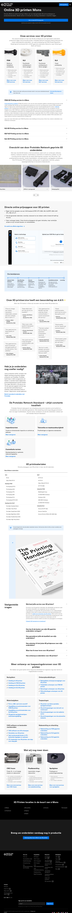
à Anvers (45, 808)
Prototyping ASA (10, 489)
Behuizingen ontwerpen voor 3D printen (52, 689)
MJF (38, 49)
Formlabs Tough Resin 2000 (13, 511)
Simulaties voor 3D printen (16, 733)
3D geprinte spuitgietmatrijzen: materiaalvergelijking (17, 715)
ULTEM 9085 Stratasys (44, 494)
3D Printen (36, 856)
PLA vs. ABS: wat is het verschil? (18, 704)
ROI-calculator (48, 881)
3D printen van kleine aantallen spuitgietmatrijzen (49, 704)
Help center (6, 890)
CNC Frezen (36, 859)
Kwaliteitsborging (27, 861)
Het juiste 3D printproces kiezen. (55, 92)
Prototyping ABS (10, 494)
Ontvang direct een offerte (8, 893)
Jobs (56, 856)
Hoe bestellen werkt (27, 859)
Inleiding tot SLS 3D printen (16, 687)
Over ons (25, 856)
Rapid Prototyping (38, 874)
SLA (54, 49)
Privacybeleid (58, 864)
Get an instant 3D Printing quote (36, 20)
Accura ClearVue (42, 511)
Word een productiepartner (59, 861)
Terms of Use (32, 906)
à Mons (7, 808)
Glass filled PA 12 (10, 480)
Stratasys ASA (41, 497)
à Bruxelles (27, 808)
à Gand (26, 813)
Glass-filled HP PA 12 (43, 483)
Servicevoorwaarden (60, 866)
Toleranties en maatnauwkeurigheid (45, 416)
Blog (56, 869)
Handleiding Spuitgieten (47, 871)
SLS (22, 49)
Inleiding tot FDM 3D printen (16, 683)
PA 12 (7, 477)
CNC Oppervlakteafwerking (39, 865)
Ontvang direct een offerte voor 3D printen (36, 838)
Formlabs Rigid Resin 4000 (13, 514)
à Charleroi (8, 810)
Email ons (6, 888)
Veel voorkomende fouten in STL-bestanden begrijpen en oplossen (18, 736)
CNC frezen (7, 754)
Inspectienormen (8, 416)
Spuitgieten (50, 754)
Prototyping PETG (10, 486)
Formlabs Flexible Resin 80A (13, 516)
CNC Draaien (37, 863)
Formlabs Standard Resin (12, 506)
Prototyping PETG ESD (12, 500)
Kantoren (6, 886)
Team (56, 859)
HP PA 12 (40, 477)
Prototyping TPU (10, 492)
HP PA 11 (40, 480)
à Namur (26, 810)
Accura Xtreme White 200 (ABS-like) (47, 514)
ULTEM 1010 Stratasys (43, 502)
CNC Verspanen (37, 861)
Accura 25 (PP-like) (43, 508)
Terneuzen (64, 808)
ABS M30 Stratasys (43, 500)
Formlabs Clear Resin (11, 508)
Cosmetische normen (9, 438)
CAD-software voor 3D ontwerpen (18, 730)
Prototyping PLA (10, 497)
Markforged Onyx (42, 492)
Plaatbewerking (30, 754)
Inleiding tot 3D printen (15, 681)
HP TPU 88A (41, 486)
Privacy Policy (39, 906)
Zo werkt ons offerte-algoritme (13, 226)
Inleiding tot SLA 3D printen (16, 685)
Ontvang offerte (64, 4)
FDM (5, 49)
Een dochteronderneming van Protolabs (27, 866)
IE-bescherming (26, 863)
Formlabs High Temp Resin (12, 519)
